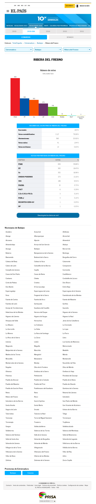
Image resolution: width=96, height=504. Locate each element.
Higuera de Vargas (40, 316)
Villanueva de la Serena (14, 452)
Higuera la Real (68, 316)
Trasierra (37, 422)
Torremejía (9, 422)
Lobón (36, 342)
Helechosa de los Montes (14, 312)
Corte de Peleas (11, 283)
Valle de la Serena (40, 435)
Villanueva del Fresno (41, 452)
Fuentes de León (11, 304)
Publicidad (30, 485)
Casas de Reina (39, 274)
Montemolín (67, 359)
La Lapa (65, 329)
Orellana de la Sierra (41, 371)
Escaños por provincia (59, 26)
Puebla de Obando (69, 384)
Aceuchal (37, 232)
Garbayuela (38, 304)
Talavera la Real (39, 414)
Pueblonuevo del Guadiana (43, 388)
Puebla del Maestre (12, 384)
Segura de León (11, 409)
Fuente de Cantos (12, 300)
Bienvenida (9, 257)
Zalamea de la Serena (42, 460)
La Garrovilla (10, 329)
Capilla (36, 270)
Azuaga (8, 249)
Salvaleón (66, 397)
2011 (82, 31)
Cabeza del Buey (11, 261)
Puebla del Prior (39, 384)
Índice (53, 487)
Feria (7, 295)
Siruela (36, 409)
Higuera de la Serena (70, 312)
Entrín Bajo (66, 287)
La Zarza (37, 338)
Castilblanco (67, 274)
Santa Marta (38, 405)
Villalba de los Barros (70, 448)
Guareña (66, 308)
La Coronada (67, 325)
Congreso (25, 37)
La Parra (66, 333)
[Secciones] (8, 11)
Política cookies (62, 485)
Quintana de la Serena (70, 388)
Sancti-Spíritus (39, 401)
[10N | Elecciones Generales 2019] (48, 18)
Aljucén (36, 240)
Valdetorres (10, 431)
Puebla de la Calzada (41, 380)
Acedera (9, 232)
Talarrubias (10, 414)
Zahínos (8, 460)
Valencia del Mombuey (70, 431)
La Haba (37, 329)
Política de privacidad (49, 485)
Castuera (9, 278)
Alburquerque (39, 236)
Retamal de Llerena (69, 393)
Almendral (66, 240)
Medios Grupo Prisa (47, 501)
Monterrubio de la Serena (15, 363)
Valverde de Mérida (41, 443)
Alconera (9, 240)
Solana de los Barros (70, 409)
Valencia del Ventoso (13, 435)
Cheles (36, 278)
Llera (64, 338)
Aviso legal (37, 485)
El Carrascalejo (39, 287)
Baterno (8, 253)
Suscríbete (69, 6)
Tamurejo (9, 418)
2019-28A (31, 31)
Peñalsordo (38, 376)
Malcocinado (67, 346)
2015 (65, 31)
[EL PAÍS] (19, 11)
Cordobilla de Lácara (70, 278)
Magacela (9, 346)
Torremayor (67, 418)
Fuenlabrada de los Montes (72, 295)
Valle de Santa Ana (12, 439)
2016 (48, 31)
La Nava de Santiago (41, 333)
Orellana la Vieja (68, 371)
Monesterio (38, 359)
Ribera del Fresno (12, 397)
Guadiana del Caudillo (41, 308)
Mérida (65, 354)
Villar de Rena (10, 456)
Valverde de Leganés (70, 439)
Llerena (8, 342)
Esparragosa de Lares (42, 291)
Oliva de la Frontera (41, 367)
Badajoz (37, 249)
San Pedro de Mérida (70, 401)
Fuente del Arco (39, 300)
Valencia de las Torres (42, 431)
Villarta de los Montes (41, 456)
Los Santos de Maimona (71, 342)
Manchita (37, 350)
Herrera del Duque (40, 312)
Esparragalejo (10, 291)
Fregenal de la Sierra (41, 295)
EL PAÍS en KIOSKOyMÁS (42, 487)
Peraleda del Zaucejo (70, 376)
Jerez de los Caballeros (71, 321)
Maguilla (37, 346)
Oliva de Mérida (68, 367)
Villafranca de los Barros (71, 443)
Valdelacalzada (68, 426)
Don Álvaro (66, 283)
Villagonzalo (38, 448)
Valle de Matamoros (69, 435)
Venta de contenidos (19, 485)
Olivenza (9, 371)
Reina (8, 393)
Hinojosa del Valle (12, 321)
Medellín (65, 350)
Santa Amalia (10, 405)
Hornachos (38, 321)
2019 (14, 31)
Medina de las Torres (13, 354)
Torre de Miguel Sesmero (43, 418)
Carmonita (66, 270)
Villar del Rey (67, 452)
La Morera (9, 333)
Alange (8, 236)
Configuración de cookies (75, 485)
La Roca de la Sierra (13, 338)
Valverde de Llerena (13, 443)
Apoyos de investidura (78, 26)
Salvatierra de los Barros (14, 401)
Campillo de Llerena (13, 270)
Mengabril (37, 354)
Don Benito (9, 287)
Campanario (67, 266)
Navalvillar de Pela (69, 363)
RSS (57, 487)
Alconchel (66, 236)
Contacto (9, 485)
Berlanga (66, 253)
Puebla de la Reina (69, 380)
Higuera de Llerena (12, 316)
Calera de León (11, 266)
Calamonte (66, 261)
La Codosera (38, 325)
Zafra (64, 456)
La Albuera (9, 325)
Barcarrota (66, 249)
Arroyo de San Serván (42, 245)
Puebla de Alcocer (12, 380)
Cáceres (31, 473)
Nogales (8, 367)
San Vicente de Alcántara (71, 405)
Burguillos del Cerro (69, 257)
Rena (36, 393)
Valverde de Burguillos (42, 439)
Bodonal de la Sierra (41, 257)
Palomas (9, 376)
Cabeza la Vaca (39, 261)
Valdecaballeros (39, 426)
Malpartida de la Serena (14, 350)
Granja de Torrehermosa (14, 308)
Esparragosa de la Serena (72, 291)
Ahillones (66, 232)
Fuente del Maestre (69, 300)
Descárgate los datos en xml (48, 215)
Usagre (8, 426)
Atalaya (65, 245)
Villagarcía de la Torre (13, 448)
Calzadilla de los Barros (42, 266)
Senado (70, 37)
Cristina (37, 283)
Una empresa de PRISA (47, 495)
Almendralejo (10, 245)
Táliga (65, 414)
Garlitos (65, 304)
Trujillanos (66, 422)
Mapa (46, 26)
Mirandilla (9, 359)
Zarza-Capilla (67, 460)
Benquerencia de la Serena (43, 253)
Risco (36, 397)
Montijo (36, 363)
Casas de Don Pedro (13, 274)
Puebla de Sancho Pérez (14, 388)
